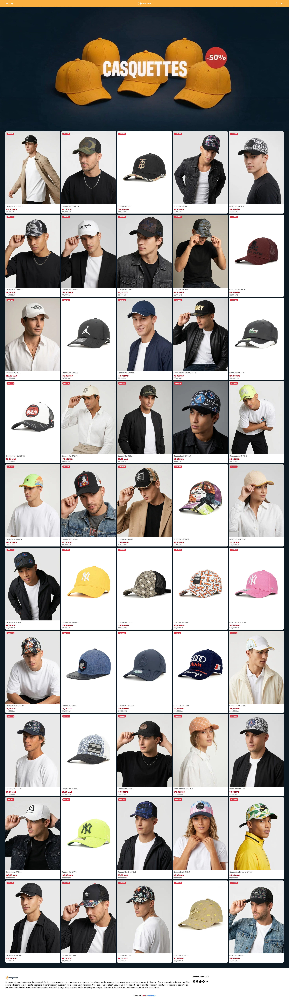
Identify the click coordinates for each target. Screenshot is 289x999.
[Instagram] (197, 981)
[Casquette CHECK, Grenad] (256, 251)
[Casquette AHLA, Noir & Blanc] (256, 167)
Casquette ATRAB (14, 539)
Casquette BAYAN (237, 705)
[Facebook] (194, 981)
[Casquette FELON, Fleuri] (32, 750)
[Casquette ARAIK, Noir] (144, 500)
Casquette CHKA (181, 289)
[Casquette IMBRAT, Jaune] (88, 584)
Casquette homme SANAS (240, 872)
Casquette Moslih (69, 289)
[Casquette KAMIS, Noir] (256, 334)
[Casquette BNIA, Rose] (200, 167)
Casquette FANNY (181, 705)
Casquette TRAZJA (237, 622)
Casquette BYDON (126, 705)
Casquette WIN (124, 955)
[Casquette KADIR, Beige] (88, 417)
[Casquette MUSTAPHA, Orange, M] (200, 750)
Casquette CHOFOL (70, 206)
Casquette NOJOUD (15, 705)
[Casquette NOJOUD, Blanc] (32, 667)
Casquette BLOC (236, 955)
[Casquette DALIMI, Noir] (88, 334)
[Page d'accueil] (144, 3)
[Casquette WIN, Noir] (144, 916)
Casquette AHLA (236, 206)
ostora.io (152, 995)
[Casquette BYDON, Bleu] (144, 667)
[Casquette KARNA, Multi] (200, 500)
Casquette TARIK (125, 289)
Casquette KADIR (69, 456)
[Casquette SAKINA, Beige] (256, 500)
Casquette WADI (125, 622)
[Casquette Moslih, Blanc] (88, 251)
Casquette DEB (124, 206)
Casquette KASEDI (14, 955)
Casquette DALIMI (70, 372)
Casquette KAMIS (237, 372)
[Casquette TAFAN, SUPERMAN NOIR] (88, 500)
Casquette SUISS (181, 955)
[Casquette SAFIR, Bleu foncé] (88, 667)
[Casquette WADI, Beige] (144, 584)
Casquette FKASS (237, 789)
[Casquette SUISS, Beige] (200, 916)
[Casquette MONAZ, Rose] (200, 833)
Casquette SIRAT (13, 372)
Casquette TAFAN (70, 539)
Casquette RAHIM (13, 872)
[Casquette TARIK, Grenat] (144, 251)
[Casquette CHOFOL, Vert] (88, 167)
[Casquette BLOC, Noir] (256, 916)
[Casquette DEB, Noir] (144, 167)
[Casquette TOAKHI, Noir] (32, 167)
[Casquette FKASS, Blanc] (256, 750)
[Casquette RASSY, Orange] (200, 584)
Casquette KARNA (181, 539)
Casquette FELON (13, 789)
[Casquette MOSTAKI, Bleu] (200, 417)
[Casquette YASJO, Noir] (144, 750)
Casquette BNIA (180, 206)
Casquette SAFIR (69, 705)
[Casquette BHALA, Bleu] (88, 750)
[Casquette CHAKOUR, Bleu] (144, 833)
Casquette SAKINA (237, 539)
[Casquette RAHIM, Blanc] (32, 833)
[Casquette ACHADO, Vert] (256, 417)
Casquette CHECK (237, 289)
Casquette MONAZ (182, 872)
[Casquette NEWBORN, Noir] (32, 417)
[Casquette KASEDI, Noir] (32, 916)
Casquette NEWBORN (15, 456)
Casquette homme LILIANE (185, 372)
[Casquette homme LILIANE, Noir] (200, 334)
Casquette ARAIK (125, 539)
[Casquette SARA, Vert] (88, 833)
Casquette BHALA (69, 789)
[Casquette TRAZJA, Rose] (256, 584)
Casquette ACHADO (238, 456)
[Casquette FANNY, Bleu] (200, 667)
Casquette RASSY (181, 622)
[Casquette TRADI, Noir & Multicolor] (88, 916)
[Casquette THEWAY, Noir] (32, 251)
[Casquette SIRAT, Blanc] (32, 334)
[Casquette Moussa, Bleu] (144, 334)
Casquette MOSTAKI (182, 456)
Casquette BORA (125, 456)
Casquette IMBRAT (70, 622)
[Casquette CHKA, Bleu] (200, 251)
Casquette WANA (13, 622)
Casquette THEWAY (14, 289)
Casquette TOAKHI (14, 206)
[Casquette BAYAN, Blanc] (256, 667)
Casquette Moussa (126, 372)
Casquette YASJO (125, 789)
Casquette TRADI (69, 955)
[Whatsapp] (200, 981)
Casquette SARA (69, 872)
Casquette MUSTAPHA (183, 789)
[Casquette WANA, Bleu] (32, 584)
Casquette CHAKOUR (127, 872)
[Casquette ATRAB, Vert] (32, 500)
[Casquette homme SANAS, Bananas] (256, 833)
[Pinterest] (203, 981)
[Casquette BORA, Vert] (144, 417)
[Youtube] (206, 981)
